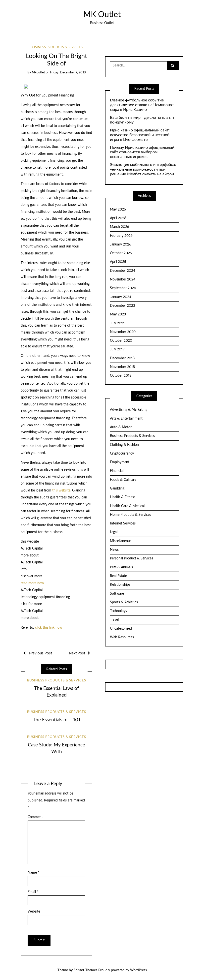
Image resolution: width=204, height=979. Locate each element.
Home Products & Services (130, 515)
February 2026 (121, 236)
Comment (35, 817)
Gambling (117, 488)
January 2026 (120, 244)
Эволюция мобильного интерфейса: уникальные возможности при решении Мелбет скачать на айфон (143, 169)
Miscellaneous (120, 541)
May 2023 (118, 314)
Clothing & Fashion (124, 445)
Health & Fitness (122, 497)
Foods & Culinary (123, 480)
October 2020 (121, 340)
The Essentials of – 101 (56, 720)
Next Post (77, 653)
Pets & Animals (121, 567)
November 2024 (122, 279)
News (114, 549)
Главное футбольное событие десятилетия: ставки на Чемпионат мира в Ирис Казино (142, 105)
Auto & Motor (121, 427)
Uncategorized (121, 628)
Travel (114, 619)
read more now (32, 583)
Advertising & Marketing (128, 409)
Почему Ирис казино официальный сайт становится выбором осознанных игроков (142, 152)
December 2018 (122, 358)
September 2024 (123, 288)
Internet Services (123, 523)
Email (33, 892)
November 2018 (122, 367)
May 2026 (118, 209)
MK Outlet (102, 15)
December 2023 (122, 305)
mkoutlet (38, 72)
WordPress (138, 970)
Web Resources (122, 637)
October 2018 (120, 375)
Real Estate (118, 576)
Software (117, 593)
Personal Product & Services (131, 558)
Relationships (120, 584)
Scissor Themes (85, 970)
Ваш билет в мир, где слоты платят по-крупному (142, 120)
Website (34, 911)
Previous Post (40, 653)
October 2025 (121, 253)
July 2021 (117, 323)
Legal (113, 532)
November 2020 (123, 332)
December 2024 (122, 271)
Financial (116, 471)
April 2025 (118, 262)
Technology (118, 611)
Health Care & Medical (127, 506)
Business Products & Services (57, 47)
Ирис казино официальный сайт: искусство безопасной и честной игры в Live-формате (140, 135)
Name (33, 872)
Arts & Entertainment (126, 418)
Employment (119, 462)
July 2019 (117, 349)
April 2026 (118, 218)
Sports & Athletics (124, 602)
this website (61, 490)
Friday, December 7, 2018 (68, 72)
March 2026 (119, 227)
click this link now (48, 627)
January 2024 (120, 297)
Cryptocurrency (122, 453)
